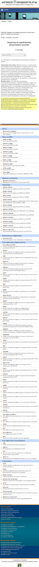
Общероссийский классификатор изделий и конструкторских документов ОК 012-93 (19, 246)
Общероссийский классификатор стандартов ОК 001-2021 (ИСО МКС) (20, 347)
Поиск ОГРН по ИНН (8, 168)
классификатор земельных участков (9, 552)
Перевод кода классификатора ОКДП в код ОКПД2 (16, 192)
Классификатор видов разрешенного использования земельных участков (19, 416)
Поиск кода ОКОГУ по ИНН (10, 156)
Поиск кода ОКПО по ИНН (10, 140)
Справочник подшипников (7, 514)
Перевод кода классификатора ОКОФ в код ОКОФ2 (16, 188)
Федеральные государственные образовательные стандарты (19, 483)
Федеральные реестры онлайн (7, 515)
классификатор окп (5, 533)
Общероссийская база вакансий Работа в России (15, 487)
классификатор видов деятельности (9, 528)
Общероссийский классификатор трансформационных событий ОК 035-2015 (20, 370)
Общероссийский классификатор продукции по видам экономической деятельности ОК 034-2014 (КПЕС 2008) (18, 325)
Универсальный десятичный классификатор (14, 443)
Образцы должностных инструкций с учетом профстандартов (19, 479)
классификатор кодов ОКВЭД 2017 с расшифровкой (12, 526)
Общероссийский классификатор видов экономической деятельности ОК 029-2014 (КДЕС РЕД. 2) (17, 269)
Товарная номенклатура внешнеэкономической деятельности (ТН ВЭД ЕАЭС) (20, 406)
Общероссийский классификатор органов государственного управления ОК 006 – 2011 (19, 302)
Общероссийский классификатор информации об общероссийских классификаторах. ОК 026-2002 (16, 308)
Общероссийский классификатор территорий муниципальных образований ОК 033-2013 (19, 375)
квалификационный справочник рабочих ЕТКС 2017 (13, 546)
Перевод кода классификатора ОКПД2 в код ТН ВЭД (17, 226)
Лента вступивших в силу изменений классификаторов (17, 238)
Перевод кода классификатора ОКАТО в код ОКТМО (17, 218)
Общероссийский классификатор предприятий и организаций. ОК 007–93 (20, 342)
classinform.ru (17, 560)
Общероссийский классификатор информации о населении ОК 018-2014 (19, 291)
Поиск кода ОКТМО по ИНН (10, 144)
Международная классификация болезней (14, 448)
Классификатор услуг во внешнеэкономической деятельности (19, 411)
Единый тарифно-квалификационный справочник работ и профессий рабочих (18, 33)
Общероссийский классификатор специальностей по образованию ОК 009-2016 (17, 364)
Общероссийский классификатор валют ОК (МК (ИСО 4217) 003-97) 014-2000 (20, 257)
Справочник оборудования (7, 508)
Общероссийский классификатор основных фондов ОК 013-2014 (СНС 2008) (20, 319)
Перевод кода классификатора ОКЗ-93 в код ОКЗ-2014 (17, 230)
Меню (6, 9)
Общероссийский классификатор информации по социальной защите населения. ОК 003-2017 (19, 297)
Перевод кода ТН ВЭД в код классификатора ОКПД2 (17, 222)
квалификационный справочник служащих (10, 544)
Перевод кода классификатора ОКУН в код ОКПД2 (16, 205)
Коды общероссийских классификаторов (10, 512)
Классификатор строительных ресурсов (13, 429)
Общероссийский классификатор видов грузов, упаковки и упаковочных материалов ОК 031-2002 (18, 263)
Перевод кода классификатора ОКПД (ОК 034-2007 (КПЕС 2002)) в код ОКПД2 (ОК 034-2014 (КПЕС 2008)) (20, 201)
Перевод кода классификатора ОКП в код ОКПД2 (16, 196)
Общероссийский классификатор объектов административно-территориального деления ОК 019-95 (19, 252)
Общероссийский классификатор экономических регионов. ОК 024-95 (19, 396)
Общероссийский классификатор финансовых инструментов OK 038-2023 (20, 387)
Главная (3, 21)
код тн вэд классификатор (6, 535)
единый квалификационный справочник (10, 549)
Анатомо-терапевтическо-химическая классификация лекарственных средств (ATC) (17, 453)
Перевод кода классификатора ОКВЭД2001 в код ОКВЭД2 (18, 214)
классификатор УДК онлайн (7, 536)
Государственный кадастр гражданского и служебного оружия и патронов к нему (20, 493)
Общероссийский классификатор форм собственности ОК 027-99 (20, 391)
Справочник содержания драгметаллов (10, 510)
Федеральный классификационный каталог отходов (16, 424)
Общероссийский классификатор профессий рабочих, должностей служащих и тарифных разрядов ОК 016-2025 (18, 330)
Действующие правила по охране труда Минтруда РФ (17, 497)
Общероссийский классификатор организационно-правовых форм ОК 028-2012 (20, 314)
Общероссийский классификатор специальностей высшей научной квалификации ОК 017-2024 (18, 353)
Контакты (24, 560)
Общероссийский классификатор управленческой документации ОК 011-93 (20, 381)
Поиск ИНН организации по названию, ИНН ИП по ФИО (18, 173)
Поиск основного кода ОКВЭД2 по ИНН (13, 164)
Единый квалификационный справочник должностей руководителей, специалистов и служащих (17, 471)
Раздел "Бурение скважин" (10, 37)
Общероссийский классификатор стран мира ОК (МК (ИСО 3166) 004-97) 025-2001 (20, 359)
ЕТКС (10, 21)
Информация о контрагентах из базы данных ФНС (16, 181)
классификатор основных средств (8, 530)
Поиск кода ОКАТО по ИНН (10, 148)
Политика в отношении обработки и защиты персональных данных (19, 561)
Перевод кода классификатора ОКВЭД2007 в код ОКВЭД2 (18, 210)
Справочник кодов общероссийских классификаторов (19, 4)
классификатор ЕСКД (6, 551)
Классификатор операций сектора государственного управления (20, 420)
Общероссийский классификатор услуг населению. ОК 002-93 (19, 401)
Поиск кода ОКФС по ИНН (10, 160)
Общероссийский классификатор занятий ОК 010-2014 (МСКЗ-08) (17, 285)
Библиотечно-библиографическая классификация (16, 437)
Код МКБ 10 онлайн (5, 554)
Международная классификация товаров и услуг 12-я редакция (19, 457)
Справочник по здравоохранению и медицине (11, 517)
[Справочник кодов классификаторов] (19, 3)
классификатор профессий (7, 524)
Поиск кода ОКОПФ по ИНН (10, 152)
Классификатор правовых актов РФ (12, 433)
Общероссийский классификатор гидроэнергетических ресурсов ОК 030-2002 (20, 274)
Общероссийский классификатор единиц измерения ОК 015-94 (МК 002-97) (19, 280)
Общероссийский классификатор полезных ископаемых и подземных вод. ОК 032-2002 (18, 336)
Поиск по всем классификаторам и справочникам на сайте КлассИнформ (18, 133)
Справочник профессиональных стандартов (14, 475)
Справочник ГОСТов (5, 519)
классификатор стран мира (7, 531)
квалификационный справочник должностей (11, 542)
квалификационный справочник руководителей (11, 547)
